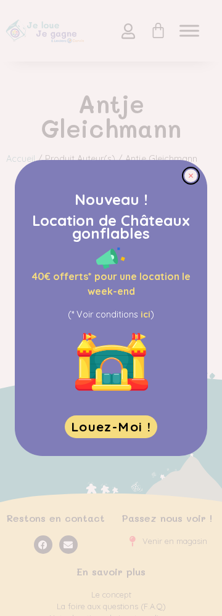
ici (145, 314)
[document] (111, 308)
